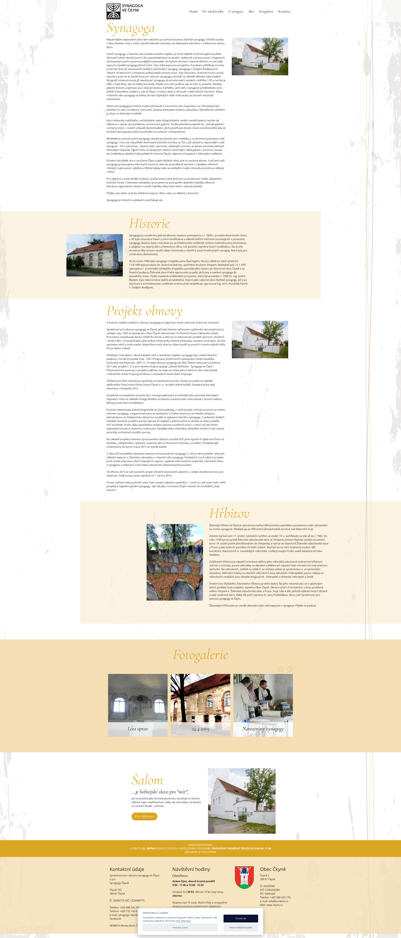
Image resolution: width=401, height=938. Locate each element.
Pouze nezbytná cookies (241, 927)
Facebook (115, 918)
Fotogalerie (266, 11)
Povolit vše (241, 918)
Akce (251, 11)
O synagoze (235, 11)
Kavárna (284, 11)
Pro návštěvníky (213, 11)
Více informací (144, 816)
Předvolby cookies (180, 927)
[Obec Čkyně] (244, 888)
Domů (193, 11)
